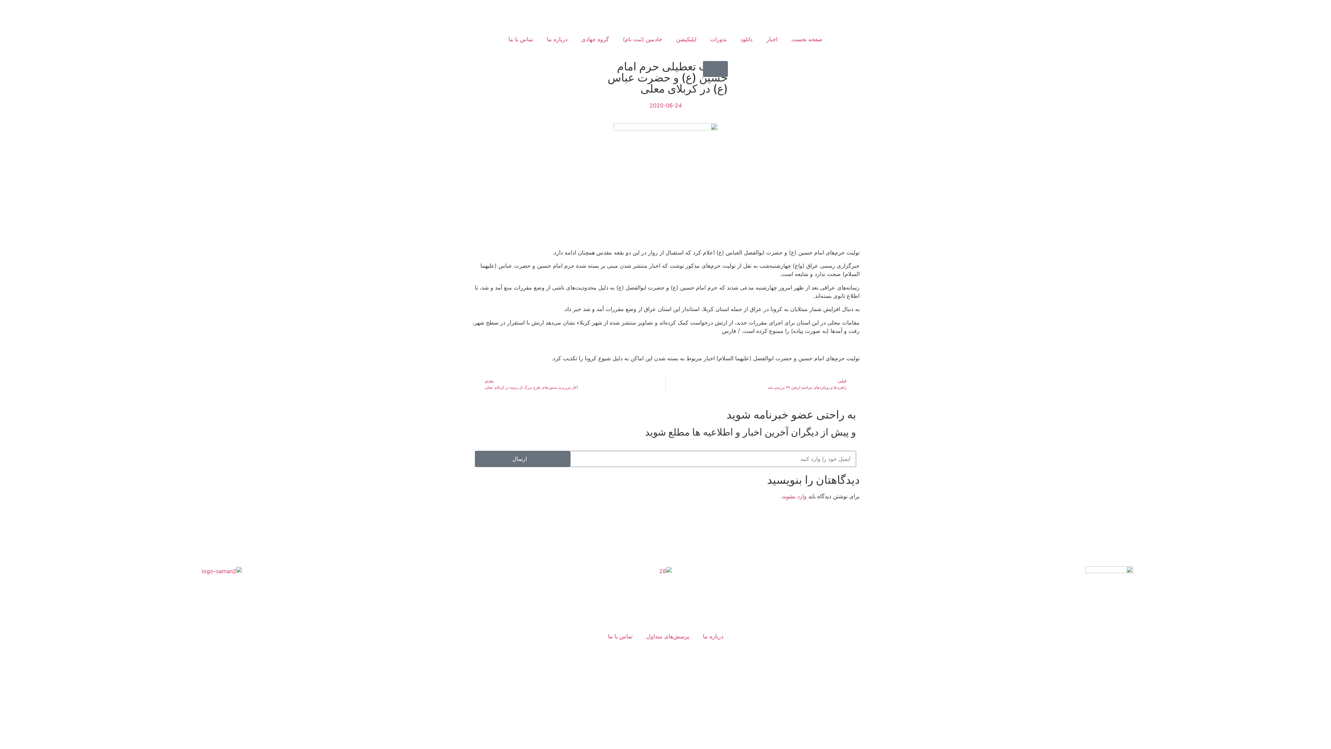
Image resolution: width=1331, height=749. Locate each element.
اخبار (771, 39)
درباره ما (557, 39)
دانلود (746, 39)
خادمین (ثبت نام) (642, 39)
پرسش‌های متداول (667, 636)
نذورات (718, 39)
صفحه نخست (807, 39)
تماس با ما (520, 39)
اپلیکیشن (686, 39)
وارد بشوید (794, 496)
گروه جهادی (595, 39)
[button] (715, 69)
